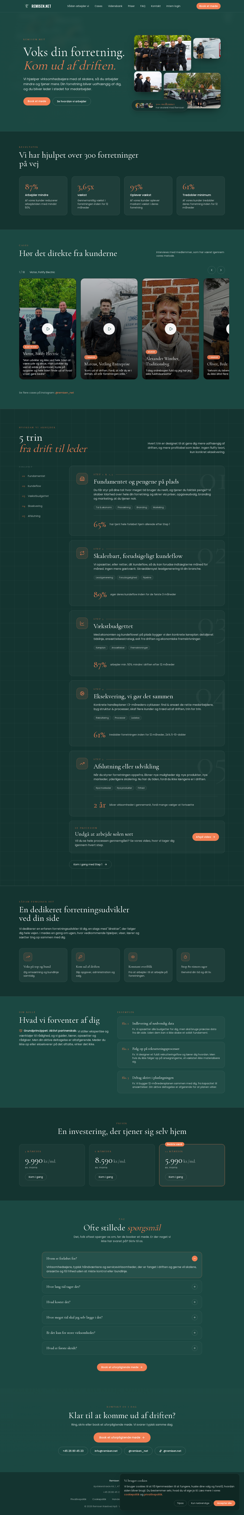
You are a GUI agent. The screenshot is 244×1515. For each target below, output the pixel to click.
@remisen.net (172, 1451)
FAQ (142, 6)
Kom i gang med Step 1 (88, 864)
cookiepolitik (132, 1494)
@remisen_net (64, 392)
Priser (131, 6)
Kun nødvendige (200, 1503)
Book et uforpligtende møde (119, 1367)
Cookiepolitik (99, 1499)
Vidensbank (115, 6)
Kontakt (156, 6)
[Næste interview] (221, 270)
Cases (98, 6)
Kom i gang (36, 1177)
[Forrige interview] (212, 270)
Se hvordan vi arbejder (71, 101)
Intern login (173, 6)
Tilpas (180, 1503)
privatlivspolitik (153, 1494)
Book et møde (208, 6)
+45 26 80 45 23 (73, 1451)
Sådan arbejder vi (78, 6)
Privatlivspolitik (78, 1499)
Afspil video (203, 837)
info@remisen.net (106, 1451)
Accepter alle (224, 1503)
